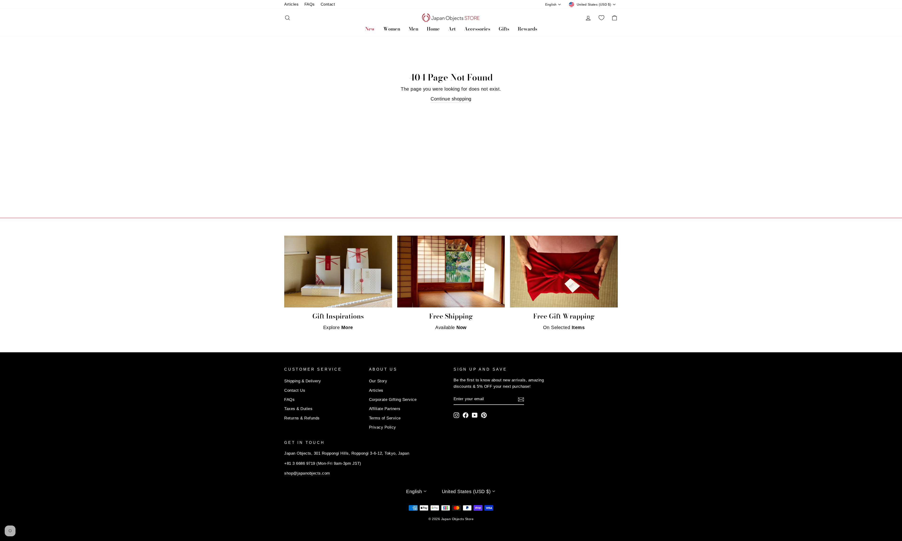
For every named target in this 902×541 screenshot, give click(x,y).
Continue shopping (451, 98)
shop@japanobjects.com (307, 473)
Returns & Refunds (302, 418)
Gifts (504, 28)
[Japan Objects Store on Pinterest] (484, 415)
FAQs (309, 4)
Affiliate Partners (384, 409)
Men (413, 28)
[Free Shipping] (451, 271)
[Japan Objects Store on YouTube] (475, 415)
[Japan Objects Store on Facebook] (465, 415)
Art (452, 28)
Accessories (477, 28)
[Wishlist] (601, 17)
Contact (328, 4)
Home (433, 28)
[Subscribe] (521, 399)
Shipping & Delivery (302, 381)
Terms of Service (385, 418)
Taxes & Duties (298, 409)
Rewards (527, 28)
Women (391, 28)
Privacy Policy (382, 427)
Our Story (378, 381)
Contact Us (294, 390)
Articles (291, 4)
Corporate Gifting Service (393, 399)
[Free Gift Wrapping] (564, 271)
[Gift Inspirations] (338, 271)
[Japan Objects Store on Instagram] (456, 415)
